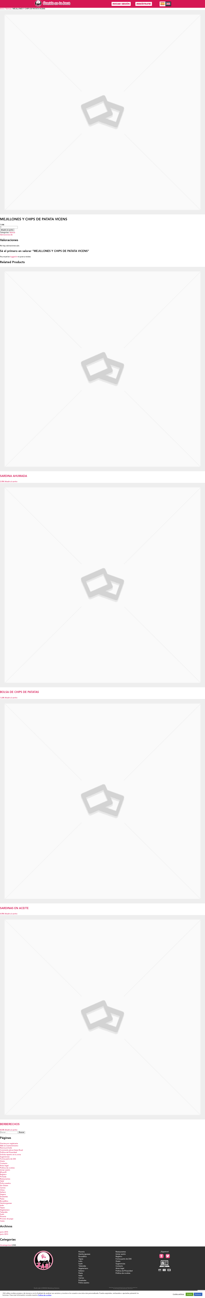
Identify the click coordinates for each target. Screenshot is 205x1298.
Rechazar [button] (198, 1294)
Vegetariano (5, 1210)
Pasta (2, 1199)
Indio (2, 1205)
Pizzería (3, 1217)
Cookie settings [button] (178, 1294)
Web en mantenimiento (9, 1146)
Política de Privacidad (8, 1152)
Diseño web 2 (37, 1288)
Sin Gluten (4, 1186)
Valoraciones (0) (6, 235)
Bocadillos (4, 1201)
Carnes (2, 1188)
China (2, 1190)
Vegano (3, 1194)
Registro (3, 1174)
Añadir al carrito (7, 230)
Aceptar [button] (189, 1294)
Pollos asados (5, 1183)
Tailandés (3, 1212)
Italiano (3, 1192)
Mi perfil (3, 1172)
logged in (14, 257)
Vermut (8, 9)
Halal (2, 1181)
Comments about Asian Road (11, 1150)
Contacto (3, 1163)
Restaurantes (5, 1179)
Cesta (2, 1221)
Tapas (2, 1208)
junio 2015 (4, 1232)
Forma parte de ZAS (8, 1159)
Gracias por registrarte (9, 1143)
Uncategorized (6, 1245)
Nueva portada (6, 1148)
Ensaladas (4, 1197)
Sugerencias (5, 1157)
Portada (3, 1177)
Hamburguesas (6, 1203)
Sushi (2, 1214)
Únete (2, 1161)
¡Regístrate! (143, 4)
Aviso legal (4, 1166)
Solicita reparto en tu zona (10, 1155)
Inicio (2, 9)
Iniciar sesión (121, 4)
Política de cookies (7, 1168)
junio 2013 (4, 1234)
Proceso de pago (6, 1219)
